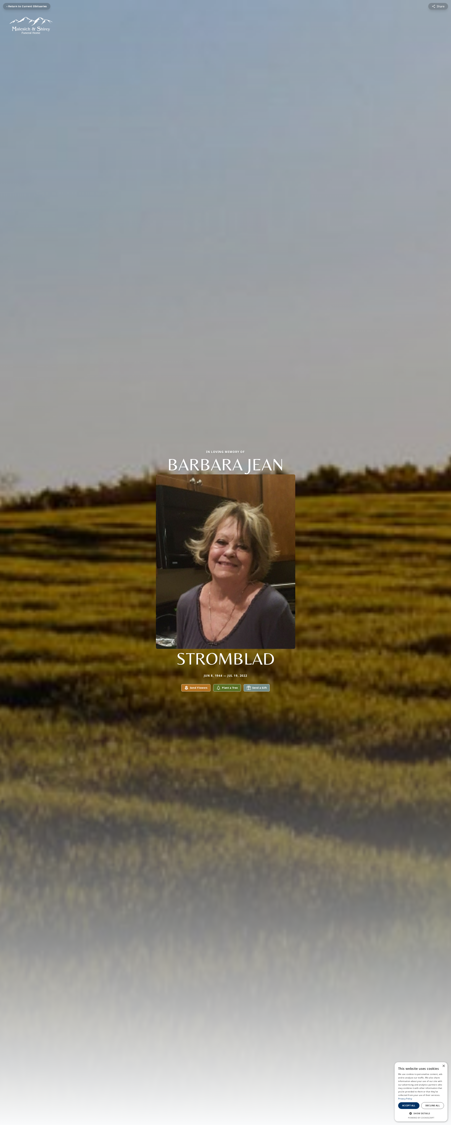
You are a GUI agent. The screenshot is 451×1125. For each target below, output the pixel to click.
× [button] (443, 1066)
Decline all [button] (432, 1105)
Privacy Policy (405, 1098)
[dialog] (421, 1091)
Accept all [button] (408, 1105)
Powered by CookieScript (421, 1117)
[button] (421, 1113)
